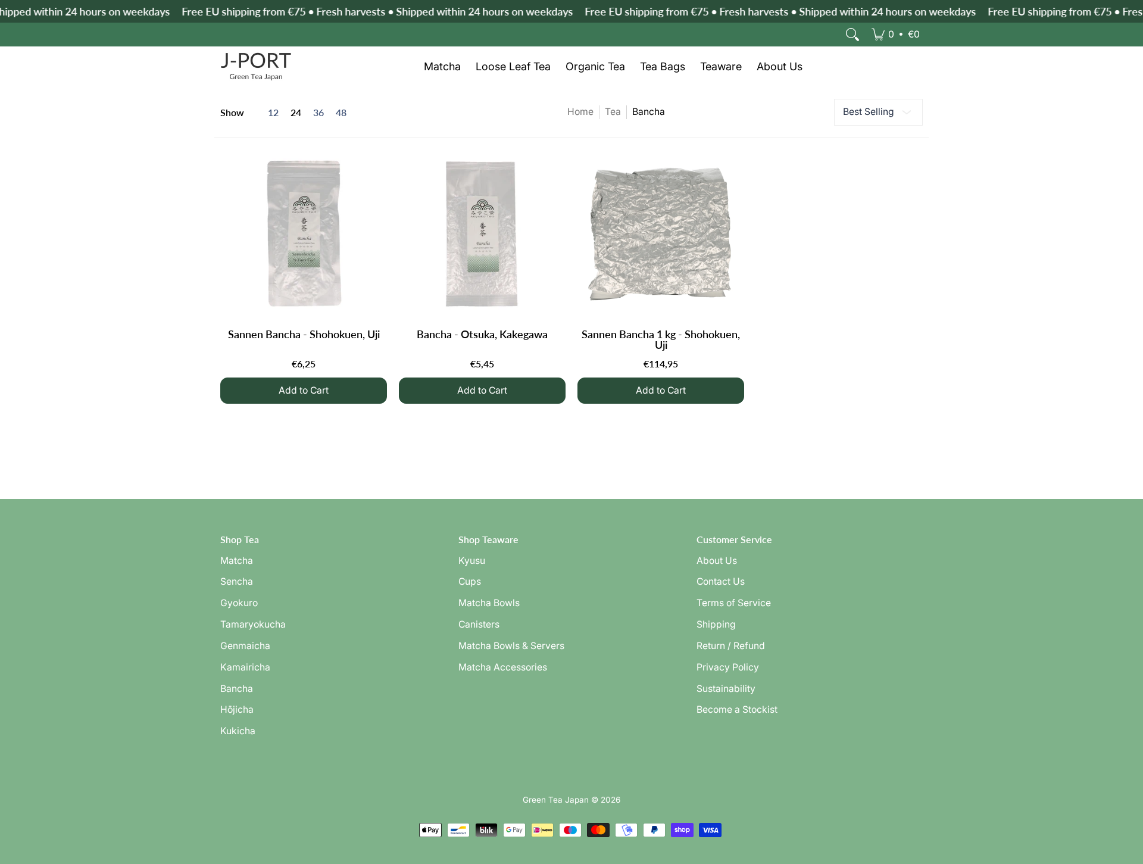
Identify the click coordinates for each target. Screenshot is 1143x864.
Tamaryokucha (253, 624)
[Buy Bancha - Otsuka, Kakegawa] (482, 233)
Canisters (478, 624)
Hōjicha (237, 709)
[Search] (852, 34)
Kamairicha (245, 667)
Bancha (236, 688)
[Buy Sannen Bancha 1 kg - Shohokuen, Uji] (660, 233)
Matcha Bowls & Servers (511, 645)
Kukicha (237, 731)
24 (296, 112)
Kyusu (471, 560)
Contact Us (721, 581)
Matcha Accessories (502, 667)
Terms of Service (734, 603)
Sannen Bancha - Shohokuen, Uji (304, 334)
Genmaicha (245, 645)
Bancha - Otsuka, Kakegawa (482, 334)
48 (341, 112)
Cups (469, 581)
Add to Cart (304, 390)
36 (318, 112)
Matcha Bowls (489, 603)
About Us (717, 560)
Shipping (716, 624)
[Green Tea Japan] (256, 66)
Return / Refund (731, 645)
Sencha (236, 581)
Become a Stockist (737, 709)
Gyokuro (239, 603)
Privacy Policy (728, 667)
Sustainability (726, 688)
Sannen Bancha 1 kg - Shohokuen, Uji (661, 339)
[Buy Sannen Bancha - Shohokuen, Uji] (303, 233)
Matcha (236, 560)
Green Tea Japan (556, 799)
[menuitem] (896, 34)
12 (273, 112)
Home (580, 111)
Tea (613, 111)
